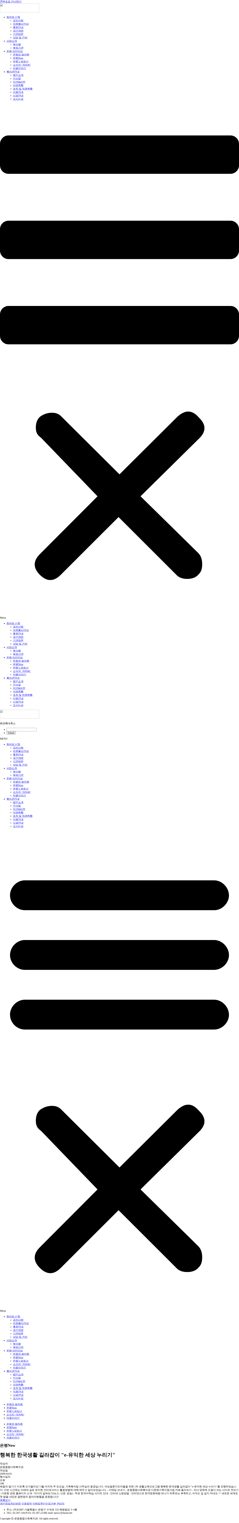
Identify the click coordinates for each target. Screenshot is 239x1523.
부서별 (17, 44)
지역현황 (18, 85)
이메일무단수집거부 (44, 1503)
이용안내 (18, 92)
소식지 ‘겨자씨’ (22, 64)
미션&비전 (19, 82)
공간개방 (18, 30)
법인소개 (18, 75)
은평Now (18, 58)
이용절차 (26, 1503)
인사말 (17, 78)
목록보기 (5, 1500)
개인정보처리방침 (10, 1503)
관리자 (60, 1503)
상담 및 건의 (20, 37)
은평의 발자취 (21, 54)
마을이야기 (19, 68)
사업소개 (12, 41)
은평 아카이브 (15, 51)
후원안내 (18, 27)
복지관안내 (13, 71)
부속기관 (18, 47)
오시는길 (18, 99)
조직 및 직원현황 (23, 88)
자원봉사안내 (21, 24)
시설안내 (18, 95)
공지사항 (18, 20)
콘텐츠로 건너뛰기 (10, 1)
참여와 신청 (13, 17)
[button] (119, 361)
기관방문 (18, 34)
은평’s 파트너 (20, 61)
